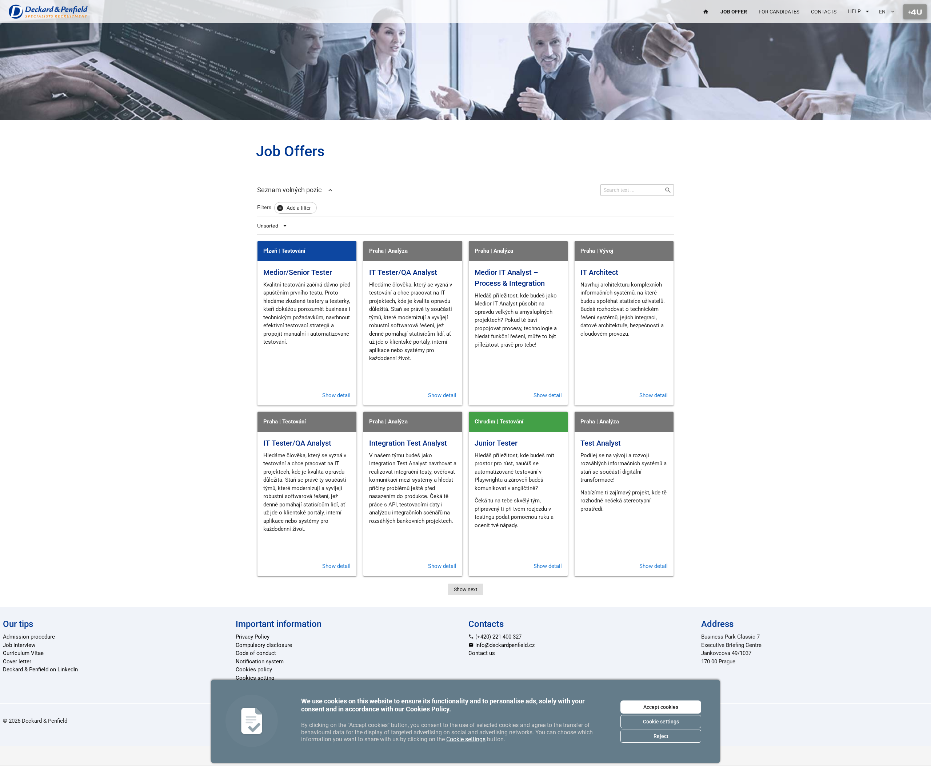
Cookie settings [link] (466, 739)
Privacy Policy (252, 636)
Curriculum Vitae (23, 653)
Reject (661, 736)
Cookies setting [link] (255, 678)
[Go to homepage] (48, 11)
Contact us (481, 653)
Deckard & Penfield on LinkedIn (40, 669)
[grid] (465, 411)
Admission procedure (29, 636)
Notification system (260, 661)
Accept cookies (660, 707)
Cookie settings (661, 721)
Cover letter (17, 661)
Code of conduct (256, 653)
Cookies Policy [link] (427, 709)
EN (882, 12)
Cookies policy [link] (254, 669)
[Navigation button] (915, 11)
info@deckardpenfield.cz (504, 645)
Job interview (19, 645)
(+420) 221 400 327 (498, 636)
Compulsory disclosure (264, 645)
